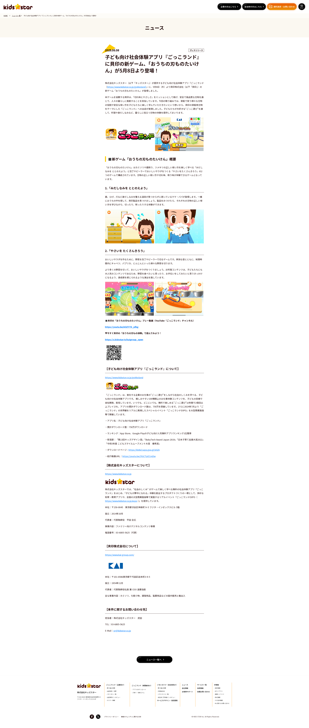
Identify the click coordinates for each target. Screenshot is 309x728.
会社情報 (185, 688)
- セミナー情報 (110, 700)
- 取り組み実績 (110, 688)
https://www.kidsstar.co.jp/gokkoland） (126, 86)
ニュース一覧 (16, 15)
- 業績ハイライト (219, 694)
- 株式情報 (217, 697)
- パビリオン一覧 (111, 694)
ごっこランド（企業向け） (115, 685)
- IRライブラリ (218, 691)
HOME (6, 15)
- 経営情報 (217, 688)
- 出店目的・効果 (111, 691)
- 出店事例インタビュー (113, 697)
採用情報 (200, 688)
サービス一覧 (202, 685)
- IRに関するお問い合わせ (221, 703)
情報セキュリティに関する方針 (131, 717)
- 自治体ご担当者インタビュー (166, 697)
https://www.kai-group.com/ (119, 554)
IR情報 (216, 685)
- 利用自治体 (161, 691)
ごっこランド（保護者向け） (142, 685)
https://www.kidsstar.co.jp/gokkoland (124, 377)
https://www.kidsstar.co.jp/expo (121, 500)
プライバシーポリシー (111, 717)
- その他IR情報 (218, 700)
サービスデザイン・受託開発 (167, 700)
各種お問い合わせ (203, 692)
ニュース (185, 685)
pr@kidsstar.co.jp (122, 630)
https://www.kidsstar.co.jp (118, 473)
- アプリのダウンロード (139, 689)
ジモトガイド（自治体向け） (167, 685)
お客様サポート (187, 692)
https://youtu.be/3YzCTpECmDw (139, 456)
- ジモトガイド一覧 (163, 694)
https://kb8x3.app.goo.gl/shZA (144, 449)
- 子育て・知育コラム (138, 693)
